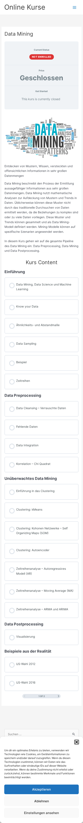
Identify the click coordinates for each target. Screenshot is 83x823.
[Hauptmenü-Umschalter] (74, 7)
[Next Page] (58, 696)
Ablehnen (41, 801)
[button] (76, 742)
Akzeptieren (41, 789)
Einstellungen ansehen (41, 813)
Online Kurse (24, 7)
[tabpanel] (41, 182)
